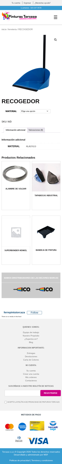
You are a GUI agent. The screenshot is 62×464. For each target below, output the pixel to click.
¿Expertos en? (31, 339)
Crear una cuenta (31, 374)
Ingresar (27, 2)
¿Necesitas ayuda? (42, 2)
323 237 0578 (35, 8)
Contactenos (31, 380)
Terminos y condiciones (42, 460)
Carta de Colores (31, 360)
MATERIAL (11, 111)
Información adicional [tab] (15, 130)
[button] (55, 39)
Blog (31, 342)
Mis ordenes (31, 377)
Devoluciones (31, 356)
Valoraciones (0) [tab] (36, 130)
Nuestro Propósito (31, 336)
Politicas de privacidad (19, 460)
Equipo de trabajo (31, 332)
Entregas (31, 353)
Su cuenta (31, 371)
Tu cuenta (16, 2)
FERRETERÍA (12, 29)
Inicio (4, 29)
